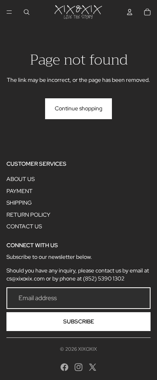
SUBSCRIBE (78, 321)
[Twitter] (92, 367)
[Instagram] (78, 367)
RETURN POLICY (28, 214)
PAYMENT (19, 191)
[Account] (129, 12)
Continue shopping (78, 108)
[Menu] (9, 12)
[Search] (26, 12)
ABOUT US (20, 179)
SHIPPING (19, 202)
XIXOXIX (87, 349)
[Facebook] (64, 367)
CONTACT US (24, 226)
